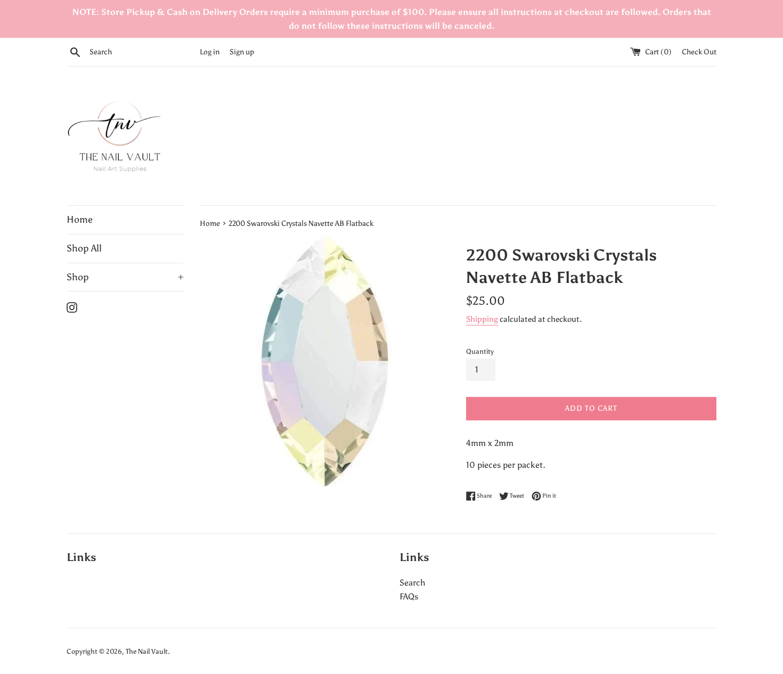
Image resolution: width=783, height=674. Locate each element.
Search (412, 583)
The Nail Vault (147, 651)
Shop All (84, 248)
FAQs (408, 596)
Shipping (482, 319)
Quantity (480, 351)
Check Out (699, 51)
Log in (209, 51)
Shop (125, 277)
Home (80, 219)
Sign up (242, 51)
